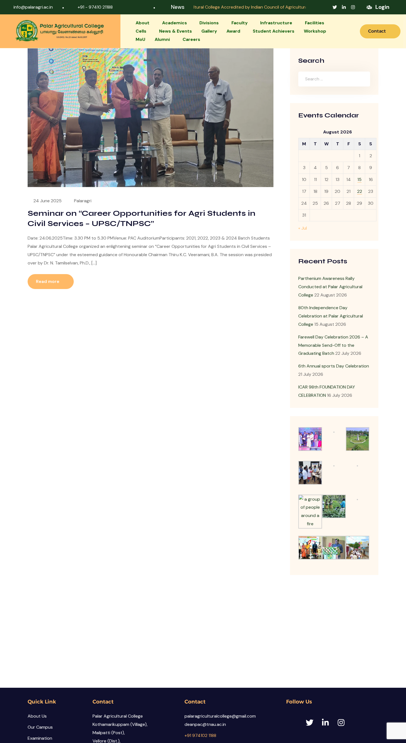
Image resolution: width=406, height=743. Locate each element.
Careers (191, 39)
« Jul (302, 228)
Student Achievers (273, 31)
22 (359, 191)
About (142, 23)
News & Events (175, 31)
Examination (40, 738)
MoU (140, 39)
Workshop (315, 31)
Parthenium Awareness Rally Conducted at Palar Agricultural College (330, 286)
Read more (48, 281)
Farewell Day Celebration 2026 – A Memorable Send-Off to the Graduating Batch (333, 345)
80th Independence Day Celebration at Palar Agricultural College (330, 316)
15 (359, 179)
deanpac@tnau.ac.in (205, 724)
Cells (141, 31)
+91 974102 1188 (200, 735)
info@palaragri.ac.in (33, 7)
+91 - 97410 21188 (95, 7)
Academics (174, 23)
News (177, 7)
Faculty (239, 23)
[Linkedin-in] (343, 7)
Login (382, 6)
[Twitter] (334, 7)
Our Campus (40, 727)
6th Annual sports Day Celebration (333, 366)
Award (233, 31)
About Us (37, 716)
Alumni (162, 39)
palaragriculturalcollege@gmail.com (220, 716)
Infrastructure (276, 23)
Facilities (314, 23)
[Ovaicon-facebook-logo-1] (325, 7)
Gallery (209, 31)
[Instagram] (353, 7)
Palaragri (82, 201)
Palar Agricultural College (118, 716)
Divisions (209, 23)
